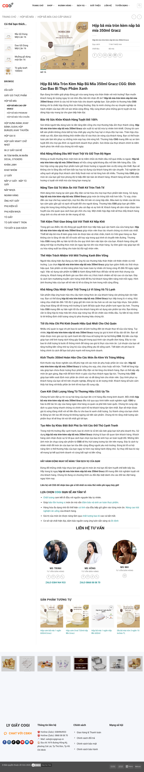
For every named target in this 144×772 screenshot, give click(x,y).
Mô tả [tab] (43, 72)
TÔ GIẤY (8, 217)
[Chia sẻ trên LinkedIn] (115, 55)
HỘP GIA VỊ (9, 135)
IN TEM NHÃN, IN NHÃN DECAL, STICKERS (16, 157)
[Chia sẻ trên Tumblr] (120, 55)
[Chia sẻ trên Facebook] (94, 55)
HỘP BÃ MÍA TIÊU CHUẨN (18, 117)
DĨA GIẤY (8, 90)
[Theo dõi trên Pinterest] (22, 742)
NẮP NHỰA (9, 190)
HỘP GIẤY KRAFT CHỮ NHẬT (15, 143)
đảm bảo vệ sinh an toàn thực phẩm (100, 502)
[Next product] (134, 17)
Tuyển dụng (121, 5)
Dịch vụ (81, 5)
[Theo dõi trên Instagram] (53, 577)
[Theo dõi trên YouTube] (31, 742)
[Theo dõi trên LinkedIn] (27, 742)
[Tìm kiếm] (139, 5)
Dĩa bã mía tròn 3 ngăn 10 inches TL (128, 631)
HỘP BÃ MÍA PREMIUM (17, 113)
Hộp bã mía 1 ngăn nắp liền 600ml (101, 631)
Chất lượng (48, 497)
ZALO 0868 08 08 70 (90, 582)
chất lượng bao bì (91, 516)
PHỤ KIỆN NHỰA (12, 211)
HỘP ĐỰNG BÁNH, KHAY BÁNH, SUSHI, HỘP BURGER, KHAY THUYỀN (16, 127)
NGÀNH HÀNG (64, 5)
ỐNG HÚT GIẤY (11, 201)
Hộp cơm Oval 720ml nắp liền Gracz (77, 631)
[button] (44, 58)
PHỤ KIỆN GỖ (11, 206)
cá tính (81, 507)
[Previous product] (139, 17)
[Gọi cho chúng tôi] (62, 577)
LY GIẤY (8, 175)
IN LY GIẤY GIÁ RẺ (13, 150)
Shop (50, 5)
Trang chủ (37, 5)
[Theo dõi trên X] (18, 742)
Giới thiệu (95, 5)
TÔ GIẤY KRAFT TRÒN (15, 222)
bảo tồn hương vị (57, 502)
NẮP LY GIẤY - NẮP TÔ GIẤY (15, 183)
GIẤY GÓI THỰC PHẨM (15, 95)
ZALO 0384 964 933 (56, 582)
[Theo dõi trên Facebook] (49, 577)
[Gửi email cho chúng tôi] (124, 576)
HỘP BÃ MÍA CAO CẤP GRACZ (54, 16)
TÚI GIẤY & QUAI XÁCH (15, 228)
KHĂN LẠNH (10, 164)
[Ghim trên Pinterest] (110, 55)
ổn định (115, 520)
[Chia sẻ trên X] (99, 55)
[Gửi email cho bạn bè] (105, 55)
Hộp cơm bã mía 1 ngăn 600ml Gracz (50, 631)
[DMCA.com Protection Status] (41, 765)
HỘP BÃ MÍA (27, 16)
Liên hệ (108, 5)
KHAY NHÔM (10, 170)
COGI (58, 492)
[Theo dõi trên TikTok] (58, 577)
